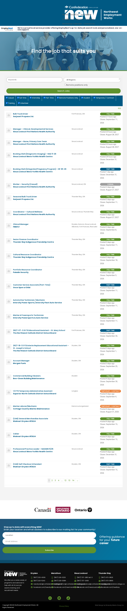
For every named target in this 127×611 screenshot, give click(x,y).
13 (69, 480)
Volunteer (24, 103)
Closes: (103, 119)
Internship (35, 98)
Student (86, 98)
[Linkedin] (59, 598)
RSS (119, 108)
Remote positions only (77, 85)
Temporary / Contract (104, 98)
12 (65, 480)
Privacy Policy (64, 606)
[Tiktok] (68, 598)
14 (73, 480)
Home (65, 14)
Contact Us (89, 23)
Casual (11, 98)
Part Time (49, 98)
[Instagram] (50, 598)
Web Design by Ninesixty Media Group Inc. (109, 605)
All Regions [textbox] (71, 80)
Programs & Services (83, 19)
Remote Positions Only (68, 98)
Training (11, 103)
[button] (75, 14)
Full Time (22, 98)
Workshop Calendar (72, 23)
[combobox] (92, 79)
